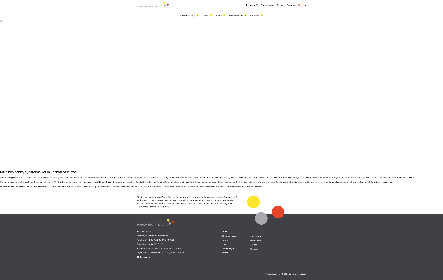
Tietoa (205, 15)
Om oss (280, 5)
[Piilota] (197, 15)
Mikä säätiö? (252, 5)
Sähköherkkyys (188, 15)
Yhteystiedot (267, 5)
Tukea (219, 15)
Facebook (145, 257)
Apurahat (255, 15)
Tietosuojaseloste (272, 274)
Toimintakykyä (236, 15)
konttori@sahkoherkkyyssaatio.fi (152, 235)
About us (291, 5)
